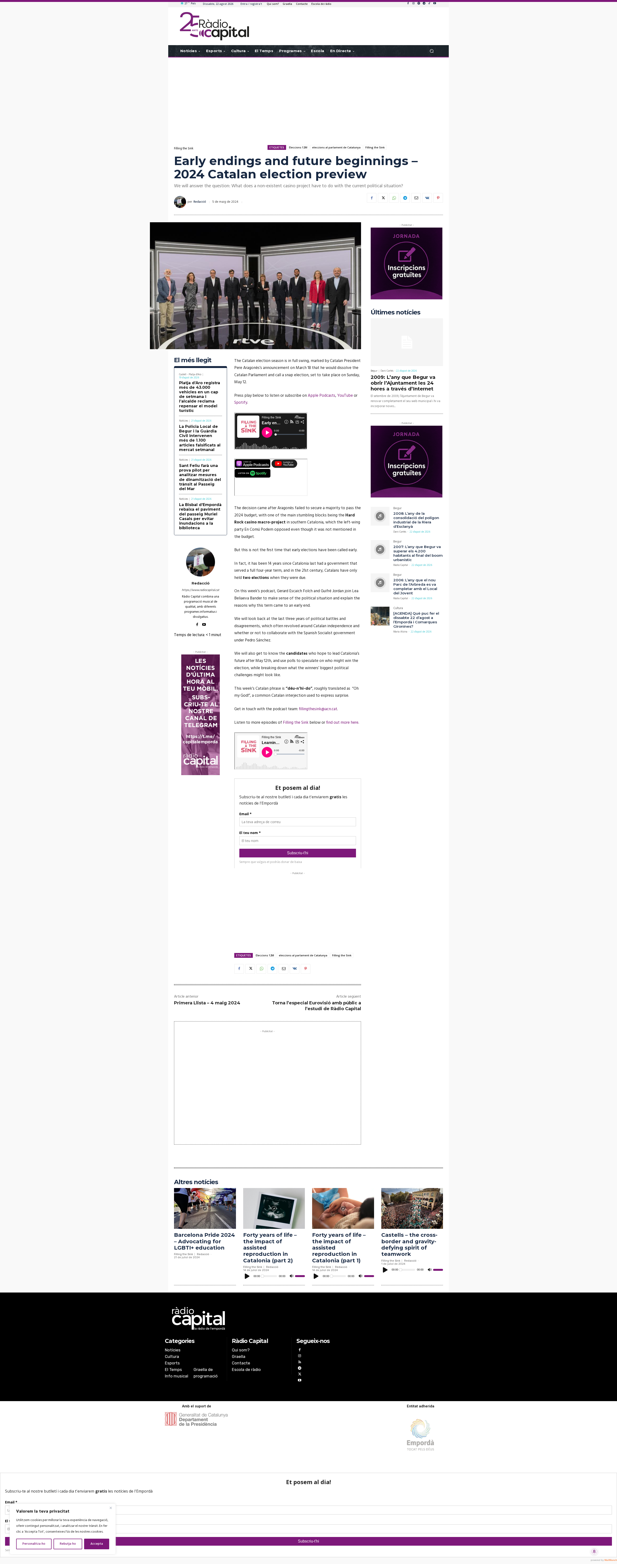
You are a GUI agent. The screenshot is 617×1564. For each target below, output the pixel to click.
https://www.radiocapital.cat (200, 590)
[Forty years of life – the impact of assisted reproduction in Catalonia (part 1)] (343, 1208)
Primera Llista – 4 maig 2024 (207, 1003)
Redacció (200, 201)
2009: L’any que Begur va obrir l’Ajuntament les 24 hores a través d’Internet (403, 383)
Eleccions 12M (298, 147)
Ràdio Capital (400, 565)
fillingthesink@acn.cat (318, 709)
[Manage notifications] (594, 1551)
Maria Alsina (400, 632)
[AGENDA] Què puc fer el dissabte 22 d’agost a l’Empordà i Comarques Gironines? (416, 620)
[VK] (427, 198)
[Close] (111, 1508)
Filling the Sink (183, 148)
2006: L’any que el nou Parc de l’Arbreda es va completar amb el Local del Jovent (415, 586)
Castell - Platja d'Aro (190, 374)
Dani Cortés (387, 371)
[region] (63, 1529)
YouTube (345, 395)
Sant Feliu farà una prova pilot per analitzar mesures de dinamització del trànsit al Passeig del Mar (200, 477)
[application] (274, 1276)
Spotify (240, 402)
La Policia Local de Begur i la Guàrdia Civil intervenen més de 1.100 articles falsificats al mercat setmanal (200, 438)
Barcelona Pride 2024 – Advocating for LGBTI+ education (204, 1241)
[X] (383, 198)
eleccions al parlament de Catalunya (336, 147)
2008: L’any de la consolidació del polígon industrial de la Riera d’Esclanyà (416, 520)
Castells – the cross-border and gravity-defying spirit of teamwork (409, 1244)
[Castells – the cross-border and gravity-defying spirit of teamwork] (412, 1208)
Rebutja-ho (68, 1544)
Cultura (398, 609)
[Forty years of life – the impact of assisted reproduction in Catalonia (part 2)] (274, 1208)
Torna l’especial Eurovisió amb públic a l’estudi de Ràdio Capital (316, 1005)
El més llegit (192, 360)
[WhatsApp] (394, 198)
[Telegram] (424, 3)
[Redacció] (181, 202)
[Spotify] (418, 3)
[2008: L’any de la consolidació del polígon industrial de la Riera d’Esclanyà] (380, 516)
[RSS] (299, 1363)
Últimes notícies (395, 312)
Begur (374, 371)
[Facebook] (408, 3)
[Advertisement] (308, 96)
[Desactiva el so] (291, 1276)
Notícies (183, 421)
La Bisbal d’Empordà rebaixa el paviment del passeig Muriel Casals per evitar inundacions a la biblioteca (200, 516)
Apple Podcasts (321, 395)
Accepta (96, 1544)
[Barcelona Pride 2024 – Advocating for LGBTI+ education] (205, 1208)
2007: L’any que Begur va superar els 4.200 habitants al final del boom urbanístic (418, 553)
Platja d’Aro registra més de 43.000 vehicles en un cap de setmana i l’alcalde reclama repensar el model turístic (199, 397)
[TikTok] (429, 3)
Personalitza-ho (33, 1544)
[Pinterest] (438, 198)
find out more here (342, 722)
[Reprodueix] (247, 1276)
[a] (259, 1318)
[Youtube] (434, 3)
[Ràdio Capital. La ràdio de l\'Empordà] (214, 26)
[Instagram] (413, 3)
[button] (431, 51)
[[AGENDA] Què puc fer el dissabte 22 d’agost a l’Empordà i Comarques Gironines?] (380, 616)
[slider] (300, 1276)
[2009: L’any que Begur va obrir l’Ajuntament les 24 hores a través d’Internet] (407, 342)
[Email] (416, 198)
